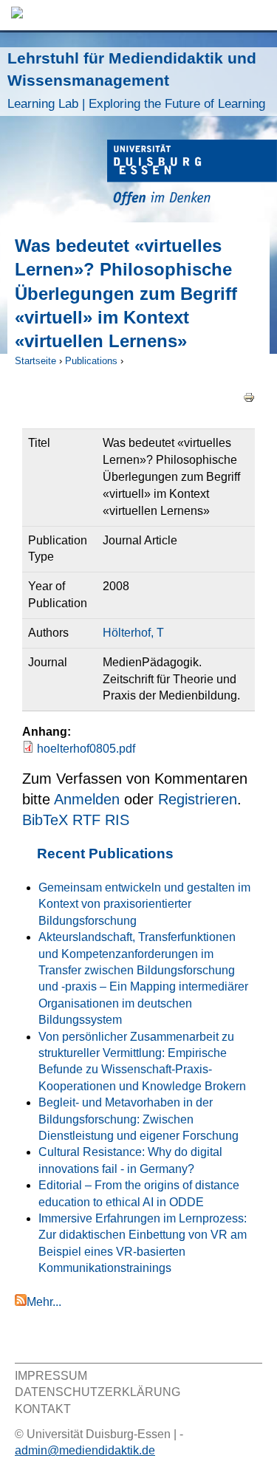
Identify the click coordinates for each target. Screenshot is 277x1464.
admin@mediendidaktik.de (85, 1450)
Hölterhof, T (133, 632)
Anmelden (87, 799)
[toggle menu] (258, 15)
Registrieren (197, 799)
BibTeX (45, 820)
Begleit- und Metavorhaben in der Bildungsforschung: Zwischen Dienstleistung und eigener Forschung (138, 1119)
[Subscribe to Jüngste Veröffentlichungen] (21, 1302)
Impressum (51, 1375)
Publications (91, 360)
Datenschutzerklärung (97, 1392)
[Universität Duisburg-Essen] (192, 175)
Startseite (35, 360)
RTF (86, 820)
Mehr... (44, 1302)
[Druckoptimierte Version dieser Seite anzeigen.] (249, 396)
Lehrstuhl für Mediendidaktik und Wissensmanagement (136, 80)
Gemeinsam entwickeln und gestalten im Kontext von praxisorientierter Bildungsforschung (144, 904)
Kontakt (43, 1409)
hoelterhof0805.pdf (86, 748)
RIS (117, 820)
